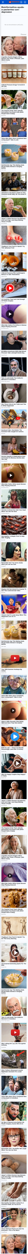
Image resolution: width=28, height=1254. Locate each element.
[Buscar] (21, 2)
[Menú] (3, 2)
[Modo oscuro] (24, 2)
